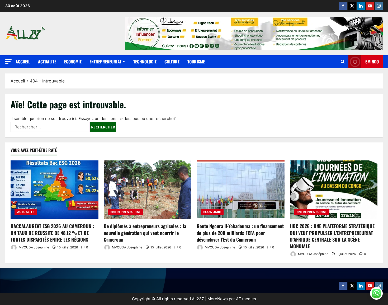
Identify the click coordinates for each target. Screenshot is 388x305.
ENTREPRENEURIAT (105, 61)
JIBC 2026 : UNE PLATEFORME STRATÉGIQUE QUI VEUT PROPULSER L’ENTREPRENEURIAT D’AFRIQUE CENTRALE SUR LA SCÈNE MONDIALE (332, 236)
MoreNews (217, 298)
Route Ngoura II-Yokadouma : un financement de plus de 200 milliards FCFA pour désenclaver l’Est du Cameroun (240, 233)
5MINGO (372, 61)
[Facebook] (343, 6)
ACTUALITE (47, 61)
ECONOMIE (73, 61)
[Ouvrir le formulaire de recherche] (342, 61)
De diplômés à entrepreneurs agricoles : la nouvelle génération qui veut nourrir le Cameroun (145, 233)
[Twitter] (352, 6)
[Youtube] (370, 6)
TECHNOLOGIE (145, 61)
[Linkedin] (361, 6)
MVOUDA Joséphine (33, 247)
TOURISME (196, 61)
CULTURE (171, 61)
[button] (8, 61)
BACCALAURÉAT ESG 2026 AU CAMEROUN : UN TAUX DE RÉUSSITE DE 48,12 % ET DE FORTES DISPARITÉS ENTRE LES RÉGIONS (52, 233)
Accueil (23, 61)
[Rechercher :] (50, 127)
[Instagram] (379, 6)
